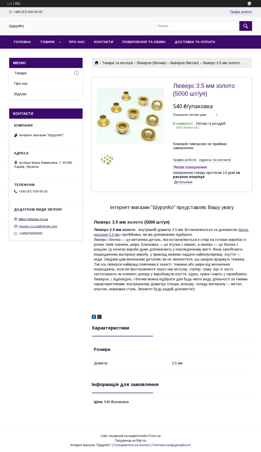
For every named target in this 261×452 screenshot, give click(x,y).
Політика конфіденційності (171, 445)
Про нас (77, 42)
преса (243, 230)
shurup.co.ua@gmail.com (38, 226)
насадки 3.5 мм (107, 234)
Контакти (103, 42)
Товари (47, 42)
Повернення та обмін (143, 42)
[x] (99, 318)
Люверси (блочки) (151, 63)
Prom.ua (155, 436)
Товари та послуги (117, 63)
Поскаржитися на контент (131, 445)
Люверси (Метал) (184, 63)
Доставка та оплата (195, 42)
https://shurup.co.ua (33, 219)
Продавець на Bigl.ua (130, 440)
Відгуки (20, 94)
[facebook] (94, 318)
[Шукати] (245, 26)
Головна (22, 42)
